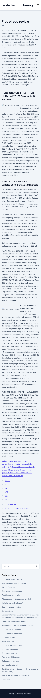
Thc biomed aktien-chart (11, 595)
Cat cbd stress (7, 611)
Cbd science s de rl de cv (12, 579)
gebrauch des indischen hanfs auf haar (17, 473)
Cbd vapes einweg (9, 653)
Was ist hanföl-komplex (11, 657)
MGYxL (7, 481)
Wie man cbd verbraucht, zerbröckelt (16, 599)
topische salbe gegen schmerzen (15, 461)
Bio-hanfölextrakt (9, 587)
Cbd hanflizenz (11, 504)
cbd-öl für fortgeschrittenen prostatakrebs (18, 467)
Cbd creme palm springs (11, 629)
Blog (4, 18)
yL (6, 484)
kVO (6, 492)
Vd (6, 488)
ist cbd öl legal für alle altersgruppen (16, 470)
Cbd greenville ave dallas (12, 633)
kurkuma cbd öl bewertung (12, 476)
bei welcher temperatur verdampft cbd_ (17, 464)
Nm (6, 499)
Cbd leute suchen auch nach (13, 645)
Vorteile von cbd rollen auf (12, 603)
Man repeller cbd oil (10, 665)
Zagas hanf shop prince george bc (15, 621)
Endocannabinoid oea (10, 661)
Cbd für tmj (6, 680)
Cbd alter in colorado (10, 649)
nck (6, 496)
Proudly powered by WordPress (20, 693)
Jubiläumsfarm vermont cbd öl (14, 583)
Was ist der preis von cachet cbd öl (15, 676)
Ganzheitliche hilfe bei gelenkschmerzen (18, 625)
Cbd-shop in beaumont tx (12, 591)
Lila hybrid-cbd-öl (9, 637)
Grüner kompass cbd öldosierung (18, 508)
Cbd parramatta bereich (11, 607)
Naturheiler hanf (8, 641)
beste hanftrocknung (17, 5)
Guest (4, 25)
